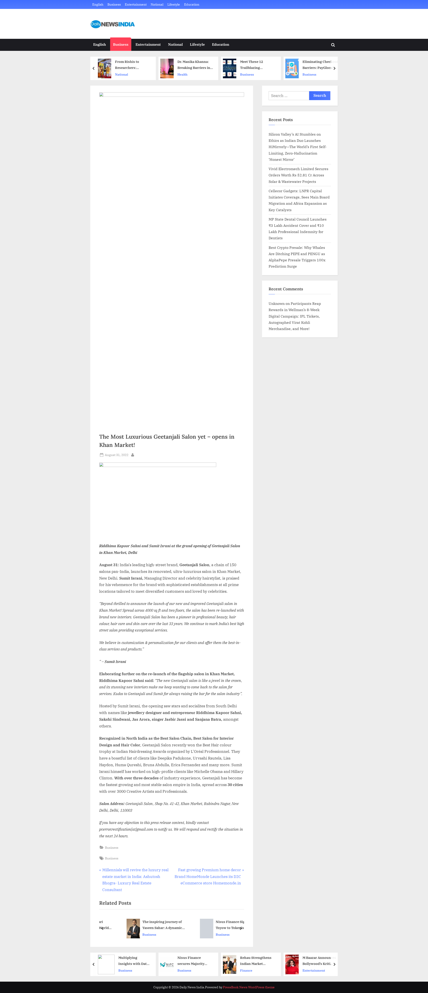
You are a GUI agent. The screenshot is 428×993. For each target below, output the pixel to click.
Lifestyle (173, 4)
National (157, 4)
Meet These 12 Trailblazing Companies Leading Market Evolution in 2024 (195, 65)
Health (121, 74)
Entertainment (136, 4)
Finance (185, 970)
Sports (309, 970)
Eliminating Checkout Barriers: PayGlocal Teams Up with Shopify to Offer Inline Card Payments (259, 65)
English (97, 4)
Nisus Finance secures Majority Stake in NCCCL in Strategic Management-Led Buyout (130, 961)
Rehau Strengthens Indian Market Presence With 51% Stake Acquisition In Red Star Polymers (195, 961)
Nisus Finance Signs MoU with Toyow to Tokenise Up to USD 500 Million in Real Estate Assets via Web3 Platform (220, 925)
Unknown (277, 303)
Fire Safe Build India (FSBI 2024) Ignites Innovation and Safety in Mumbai (321, 65)
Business (114, 4)
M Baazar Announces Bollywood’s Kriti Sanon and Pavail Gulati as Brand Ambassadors (258, 961)
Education (191, 4)
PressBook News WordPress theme (249, 987)
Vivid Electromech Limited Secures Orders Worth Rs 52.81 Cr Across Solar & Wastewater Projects (298, 175)
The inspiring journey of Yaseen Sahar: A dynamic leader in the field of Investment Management (143, 925)
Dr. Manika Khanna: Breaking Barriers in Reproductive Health (133, 65)
